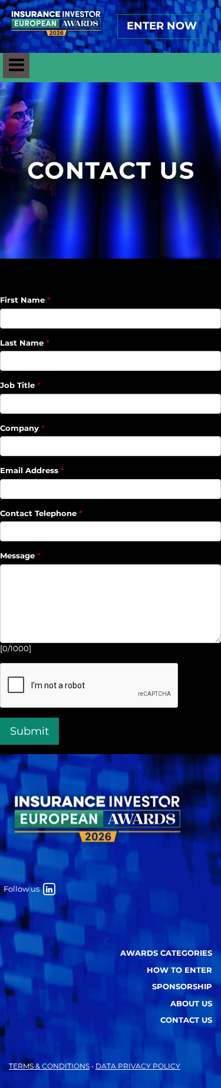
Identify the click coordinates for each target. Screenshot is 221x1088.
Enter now (162, 25)
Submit (29, 731)
